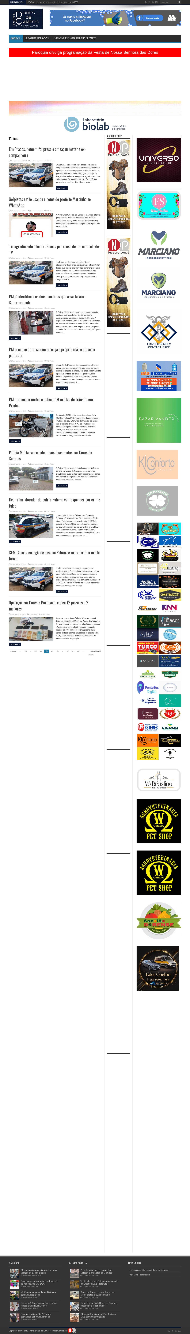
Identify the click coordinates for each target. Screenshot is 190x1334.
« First (13, 651)
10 (25, 651)
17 (41, 651)
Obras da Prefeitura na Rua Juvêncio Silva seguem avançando (98, 1315)
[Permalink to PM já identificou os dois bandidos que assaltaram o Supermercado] (31, 334)
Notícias (15, 38)
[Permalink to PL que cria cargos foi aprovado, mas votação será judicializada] (14, 1277)
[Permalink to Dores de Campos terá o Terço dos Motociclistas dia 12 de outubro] (74, 1299)
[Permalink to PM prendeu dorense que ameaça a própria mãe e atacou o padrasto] (31, 387)
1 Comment (33, 614)
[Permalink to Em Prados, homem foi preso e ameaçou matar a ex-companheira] (31, 186)
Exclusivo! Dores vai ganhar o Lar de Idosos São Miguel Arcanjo (39, 1304)
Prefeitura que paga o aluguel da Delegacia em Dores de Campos (96, 1271)
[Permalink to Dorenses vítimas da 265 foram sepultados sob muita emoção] (14, 1321)
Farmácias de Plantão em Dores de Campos (75, 38)
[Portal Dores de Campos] (26, 27)
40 (73, 651)
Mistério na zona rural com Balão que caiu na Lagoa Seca (39, 1293)
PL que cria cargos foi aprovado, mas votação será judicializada (39, 1271)
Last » (90, 655)
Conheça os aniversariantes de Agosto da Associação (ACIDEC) (39, 1282)
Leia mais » (62, 188)
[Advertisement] (95, 80)
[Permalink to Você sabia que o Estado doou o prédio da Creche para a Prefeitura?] (74, 1288)
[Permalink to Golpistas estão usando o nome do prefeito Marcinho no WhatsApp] (31, 236)
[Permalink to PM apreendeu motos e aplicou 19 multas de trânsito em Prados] (31, 437)
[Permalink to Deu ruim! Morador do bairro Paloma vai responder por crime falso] (31, 537)
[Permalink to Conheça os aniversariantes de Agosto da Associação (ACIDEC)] (14, 1288)
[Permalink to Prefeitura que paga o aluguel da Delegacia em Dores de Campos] (74, 1277)
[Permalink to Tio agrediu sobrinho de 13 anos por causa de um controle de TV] (31, 284)
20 (57, 651)
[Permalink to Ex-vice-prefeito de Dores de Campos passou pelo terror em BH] (74, 1310)
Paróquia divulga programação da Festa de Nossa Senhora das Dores (95, 52)
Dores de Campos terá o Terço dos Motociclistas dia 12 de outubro (97, 1293)
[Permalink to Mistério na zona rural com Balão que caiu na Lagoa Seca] (14, 1299)
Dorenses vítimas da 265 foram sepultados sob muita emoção (36, 1315)
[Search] (179, 2)
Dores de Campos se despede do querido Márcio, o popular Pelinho (55, 2)
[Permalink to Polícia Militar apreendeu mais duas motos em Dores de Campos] (31, 490)
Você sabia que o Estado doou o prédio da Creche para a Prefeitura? (99, 1282)
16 (35, 651)
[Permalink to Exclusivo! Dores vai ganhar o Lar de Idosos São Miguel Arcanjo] (14, 1310)
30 (67, 651)
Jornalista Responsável (37, 38)
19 (52, 651)
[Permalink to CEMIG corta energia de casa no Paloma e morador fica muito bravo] (31, 590)
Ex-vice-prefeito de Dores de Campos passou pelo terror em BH (98, 1304)
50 (78, 651)
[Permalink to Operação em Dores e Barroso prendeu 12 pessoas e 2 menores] (31, 640)
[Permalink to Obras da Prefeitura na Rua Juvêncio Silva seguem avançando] (74, 1321)
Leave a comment (37, 161)
